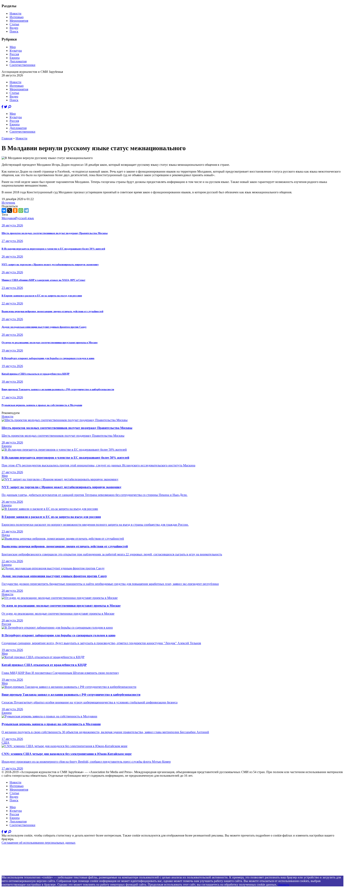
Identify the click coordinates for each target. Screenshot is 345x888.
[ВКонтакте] (4, 210)
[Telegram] (26, 210)
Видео (14, 28)
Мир (13, 47)
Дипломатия (18, 61)
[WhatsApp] (20, 210)
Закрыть (283, 884)
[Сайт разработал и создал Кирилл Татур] (37, 873)
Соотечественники (22, 65)
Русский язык (24, 218)
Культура (16, 50)
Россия (14, 54)
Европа (15, 57)
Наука (6, 535)
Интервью (17, 17)
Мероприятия (19, 20)
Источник (8, 202)
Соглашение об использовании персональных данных (38, 842)
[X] (9, 210)
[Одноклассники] (15, 210)
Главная (7, 138)
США (5, 742)
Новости (15, 13)
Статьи (14, 24)
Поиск (14, 31)
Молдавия (8, 218)
